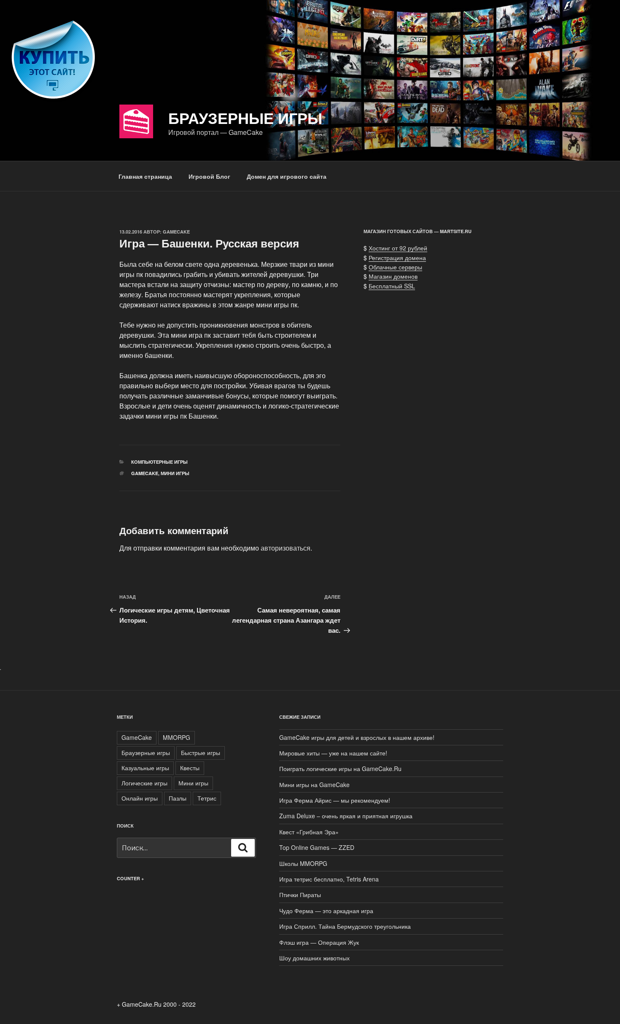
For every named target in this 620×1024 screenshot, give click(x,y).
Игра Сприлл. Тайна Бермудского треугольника (345, 926)
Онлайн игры (139, 798)
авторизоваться (285, 548)
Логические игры (144, 783)
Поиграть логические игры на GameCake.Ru (340, 768)
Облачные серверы (395, 267)
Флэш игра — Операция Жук (319, 942)
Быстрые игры (200, 752)
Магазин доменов (393, 276)
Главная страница (145, 176)
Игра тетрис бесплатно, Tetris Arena (329, 879)
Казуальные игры (145, 767)
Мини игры (175, 473)
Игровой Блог (209, 176)
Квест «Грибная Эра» (309, 832)
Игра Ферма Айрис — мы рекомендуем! (334, 800)
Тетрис (206, 798)
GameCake (176, 231)
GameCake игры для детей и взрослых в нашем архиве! (356, 737)
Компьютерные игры (159, 462)
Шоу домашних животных (314, 958)
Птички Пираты (300, 894)
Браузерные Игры (245, 118)
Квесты (189, 767)
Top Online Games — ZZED (316, 847)
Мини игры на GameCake (314, 784)
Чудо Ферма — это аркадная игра (326, 910)
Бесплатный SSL (392, 286)
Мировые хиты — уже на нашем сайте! (333, 753)
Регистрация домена (397, 257)
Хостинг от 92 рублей (398, 248)
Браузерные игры (145, 752)
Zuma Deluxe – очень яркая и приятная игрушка (345, 816)
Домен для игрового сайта (286, 176)
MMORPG (176, 737)
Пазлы (177, 798)
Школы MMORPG (303, 863)
